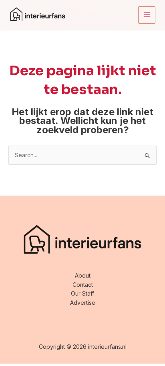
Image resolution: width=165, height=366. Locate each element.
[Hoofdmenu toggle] (146, 15)
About (83, 275)
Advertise (82, 302)
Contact (82, 284)
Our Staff (82, 293)
